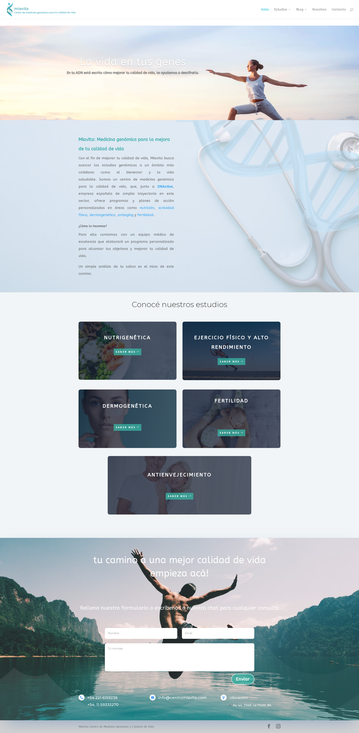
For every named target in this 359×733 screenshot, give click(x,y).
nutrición (147, 208)
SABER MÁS (230, 361)
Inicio (265, 9)
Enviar (243, 679)
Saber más (126, 351)
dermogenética (102, 215)
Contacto (339, 9)
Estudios (280, 9)
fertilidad (145, 215)
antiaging (125, 215)
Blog (299, 9)
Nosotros (319, 9)
